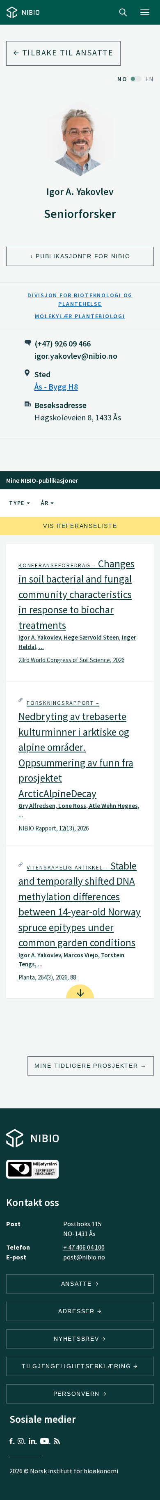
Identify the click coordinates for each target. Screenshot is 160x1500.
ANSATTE (77, 1283)
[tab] (80, 612)
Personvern (77, 1393)
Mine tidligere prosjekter (86, 1065)
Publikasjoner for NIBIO (83, 256)
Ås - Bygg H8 (56, 386)
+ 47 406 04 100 (84, 1247)
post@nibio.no (84, 1257)
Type (18, 503)
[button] (80, 612)
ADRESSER (77, 1311)
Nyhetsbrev (77, 1338)
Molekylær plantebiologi (80, 316)
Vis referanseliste (80, 526)
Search (123, 12)
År (45, 503)
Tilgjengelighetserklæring (78, 1366)
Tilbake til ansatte (67, 52)
